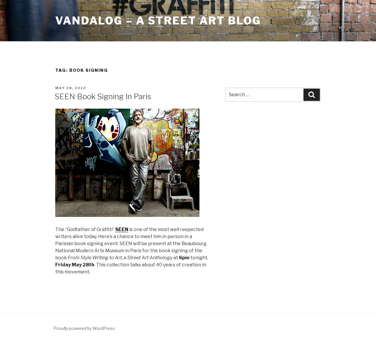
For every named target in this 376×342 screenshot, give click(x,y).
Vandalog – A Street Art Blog (158, 20)
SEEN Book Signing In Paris (103, 96)
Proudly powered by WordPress (84, 328)
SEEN (121, 229)
